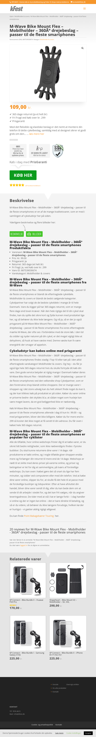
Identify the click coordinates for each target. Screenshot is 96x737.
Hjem (11, 16)
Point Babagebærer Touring (39, 515)
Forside (55, 684)
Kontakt (56, 692)
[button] (82, 48)
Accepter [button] (88, 733)
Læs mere (59, 733)
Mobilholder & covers (22, 16)
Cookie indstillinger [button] (73, 733)
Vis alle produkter (59, 688)
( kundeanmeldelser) (32, 186)
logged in (23, 545)
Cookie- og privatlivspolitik (42, 725)
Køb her (23, 175)
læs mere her (36, 133)
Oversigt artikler (72, 684)
